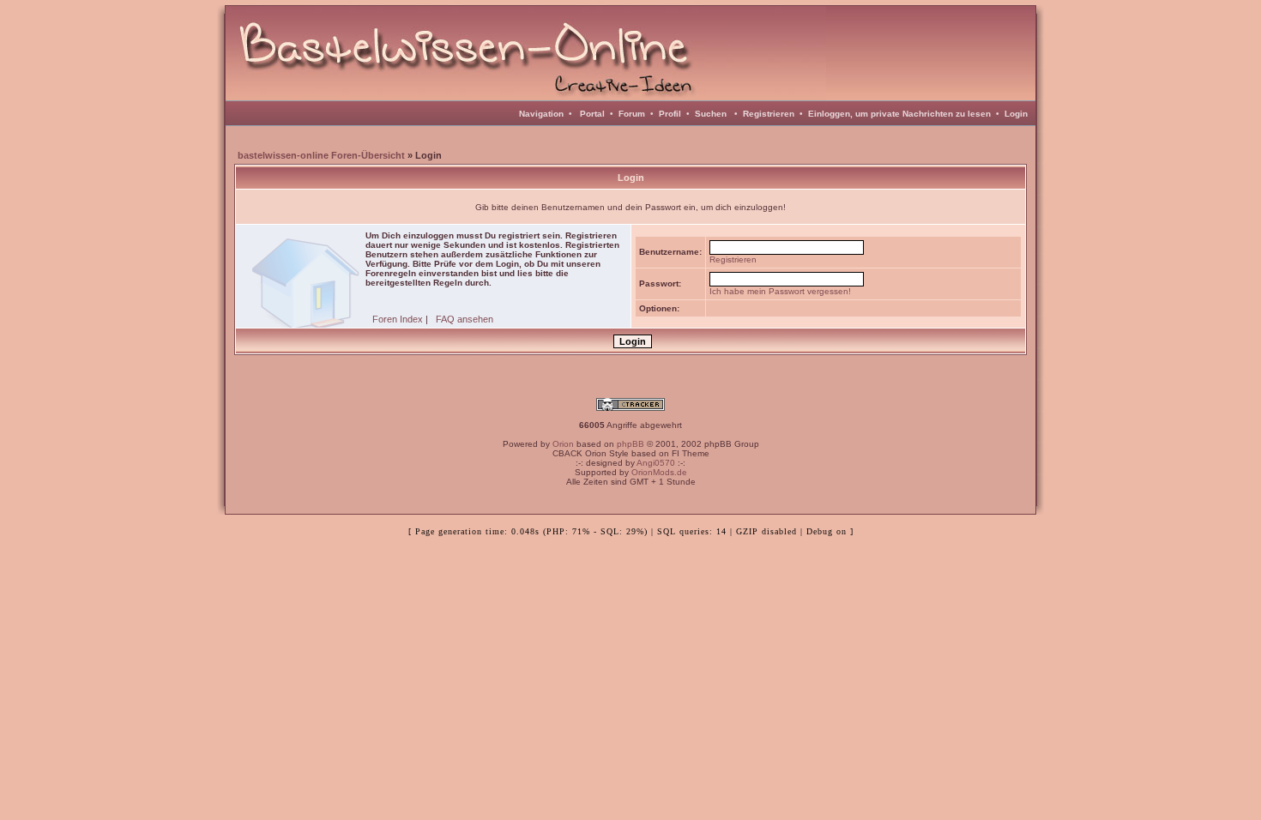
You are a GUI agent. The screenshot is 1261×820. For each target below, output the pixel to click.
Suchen (711, 113)
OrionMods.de (659, 472)
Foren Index (397, 319)
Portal (592, 113)
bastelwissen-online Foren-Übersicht (321, 155)
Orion (563, 444)
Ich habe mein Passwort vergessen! (780, 291)
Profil (670, 113)
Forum (631, 113)
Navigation (541, 113)
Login (1016, 113)
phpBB (630, 444)
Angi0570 (656, 462)
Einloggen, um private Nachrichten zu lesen (899, 113)
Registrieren (768, 113)
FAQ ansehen (464, 319)
